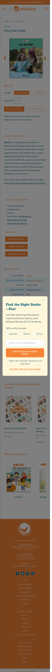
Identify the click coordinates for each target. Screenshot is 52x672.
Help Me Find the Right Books (25, 352)
